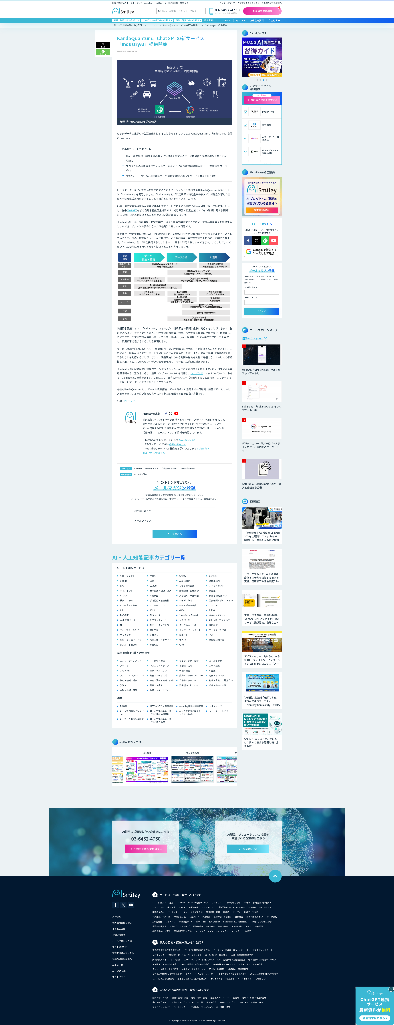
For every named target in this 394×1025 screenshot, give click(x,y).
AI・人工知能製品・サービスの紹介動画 (161, 721)
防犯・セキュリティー (160, 690)
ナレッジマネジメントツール (260, 950)
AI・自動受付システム (241, 926)
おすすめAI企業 (186, 585)
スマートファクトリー (160, 625)
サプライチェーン (158, 620)
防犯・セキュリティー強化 (250, 964)
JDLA (152, 610)
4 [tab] (266, 80)
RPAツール (155, 615)
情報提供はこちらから (249, 2)
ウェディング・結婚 (189, 660)
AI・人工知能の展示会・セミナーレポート (191, 713)
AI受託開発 (193, 907)
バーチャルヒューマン (177, 912)
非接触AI (154, 644)
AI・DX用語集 (119, 970)
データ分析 (272, 916)
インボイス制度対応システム (197, 950)
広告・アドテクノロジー (191, 675)
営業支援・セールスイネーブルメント (185, 954)
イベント (240, 20)
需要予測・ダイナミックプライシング (221, 600)
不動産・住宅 (185, 665)
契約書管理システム (183, 931)
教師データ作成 (251, 912)
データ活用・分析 (187, 468)
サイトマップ (118, 976)
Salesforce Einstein (189, 615)
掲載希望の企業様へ (273, 2)
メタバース (184, 620)
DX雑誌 (123, 706)
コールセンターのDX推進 (216, 954)
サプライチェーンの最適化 (222, 978)
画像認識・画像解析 (189, 590)
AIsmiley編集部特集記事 (191, 706)
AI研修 (247, 902)
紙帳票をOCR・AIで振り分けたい (192, 978)
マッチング (125, 634)
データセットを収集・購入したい (228, 950)
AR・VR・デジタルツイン (221, 620)
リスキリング (217, 902)
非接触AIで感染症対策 (238, 969)
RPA (198, 921)
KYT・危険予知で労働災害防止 (231, 959)
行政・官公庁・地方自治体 (221, 680)
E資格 (212, 610)
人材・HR (125, 670)
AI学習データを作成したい (193, 969)
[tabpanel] (262, 57)
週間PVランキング (252, 338)
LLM (152, 580)
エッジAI (213, 605)
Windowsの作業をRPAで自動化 (264, 973)
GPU (181, 644)
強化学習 (154, 629)
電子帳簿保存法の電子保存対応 (166, 950)
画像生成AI (214, 580)
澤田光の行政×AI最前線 (161, 706)
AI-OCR (123, 595)
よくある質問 (118, 928)
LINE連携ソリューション (224, 964)
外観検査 (154, 595)
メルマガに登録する (154, 453)
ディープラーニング (129, 629)
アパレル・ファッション (132, 675)
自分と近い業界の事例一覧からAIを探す (184, 989)
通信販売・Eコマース (189, 685)
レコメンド (197, 373)
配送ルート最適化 (128, 644)
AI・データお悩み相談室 (132, 719)
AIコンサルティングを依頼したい (252, 978)
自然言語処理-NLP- (169, 468)
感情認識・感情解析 (159, 600)
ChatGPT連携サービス (198, 902)
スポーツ (124, 665)
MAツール (210, 926)
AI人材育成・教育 (128, 605)
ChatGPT (132, 210)
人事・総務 (214, 665)
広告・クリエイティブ (130, 639)
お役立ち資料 (257, 20)
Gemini (213, 575)
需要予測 (171, 907)
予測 (211, 634)
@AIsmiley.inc (187, 440)
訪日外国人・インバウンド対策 (166, 959)
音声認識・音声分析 (161, 916)
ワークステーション (204, 931)
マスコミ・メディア (159, 665)
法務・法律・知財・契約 (161, 680)
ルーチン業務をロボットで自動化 (195, 964)
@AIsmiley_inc (177, 444)
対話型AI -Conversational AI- (232, 907)
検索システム (126, 600)
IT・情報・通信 (140, 474)
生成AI (153, 575)
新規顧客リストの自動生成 (164, 964)
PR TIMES (129, 401)
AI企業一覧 (117, 964)
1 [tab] (257, 80)
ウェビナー (274, 20)
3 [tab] (263, 80)
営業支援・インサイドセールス (162, 639)
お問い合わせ (118, 934)
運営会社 (116, 916)
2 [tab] (260, 80)
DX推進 (153, 585)
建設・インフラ (216, 675)
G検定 (182, 610)
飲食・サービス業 (158, 675)
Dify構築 (252, 907)
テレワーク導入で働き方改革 (165, 969)
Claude (123, 580)
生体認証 (247, 931)
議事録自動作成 (216, 639)
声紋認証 (259, 926)
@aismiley (203, 448)
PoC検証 (124, 615)
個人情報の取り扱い (122, 922)
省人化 (182, 639)
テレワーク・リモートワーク (191, 629)
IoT (121, 610)
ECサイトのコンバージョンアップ (199, 959)
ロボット (183, 634)
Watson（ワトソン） (219, 615)
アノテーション (157, 605)
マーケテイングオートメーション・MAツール (221, 629)
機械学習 (213, 625)
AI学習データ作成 (187, 605)
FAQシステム (222, 931)
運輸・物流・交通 (217, 685)
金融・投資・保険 (128, 690)
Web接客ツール (127, 620)
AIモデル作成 (185, 600)
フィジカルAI (158, 907)
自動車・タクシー (188, 680)
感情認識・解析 (213, 912)
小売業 (212, 670)
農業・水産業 (156, 685)
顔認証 (212, 590)
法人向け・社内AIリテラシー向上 (200, 973)
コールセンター (216, 660)
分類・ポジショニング (262, 921)
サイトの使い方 (228, 2)
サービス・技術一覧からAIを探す (180, 894)
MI (121, 625)
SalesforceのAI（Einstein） (235, 921)
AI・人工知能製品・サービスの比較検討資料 (161, 713)
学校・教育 (184, 670)
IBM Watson (214, 921)
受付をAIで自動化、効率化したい (167, 973)
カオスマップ (215, 706)
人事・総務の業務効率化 (242, 954)
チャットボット (151, 468)
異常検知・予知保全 (189, 595)
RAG (122, 585)
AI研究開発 (184, 580)
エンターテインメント (131, 660)
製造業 (123, 685)
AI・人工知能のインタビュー (132, 713)
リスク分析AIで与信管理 (163, 978)
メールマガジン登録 (122, 940)
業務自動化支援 (159, 926)
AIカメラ (235, 931)
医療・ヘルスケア (158, 670)
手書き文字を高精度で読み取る (233, 973)
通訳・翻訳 (223, 926)
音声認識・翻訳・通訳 (160, 590)
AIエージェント (127, 575)
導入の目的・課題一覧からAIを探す (181, 942)
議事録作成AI (158, 912)
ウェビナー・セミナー (220, 711)
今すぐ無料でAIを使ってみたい (262, 959)
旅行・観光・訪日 (128, 680)
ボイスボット (126, 590)
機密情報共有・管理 (161, 931)
